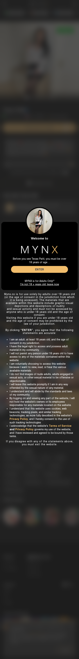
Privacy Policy (24, 429)
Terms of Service (60, 425)
